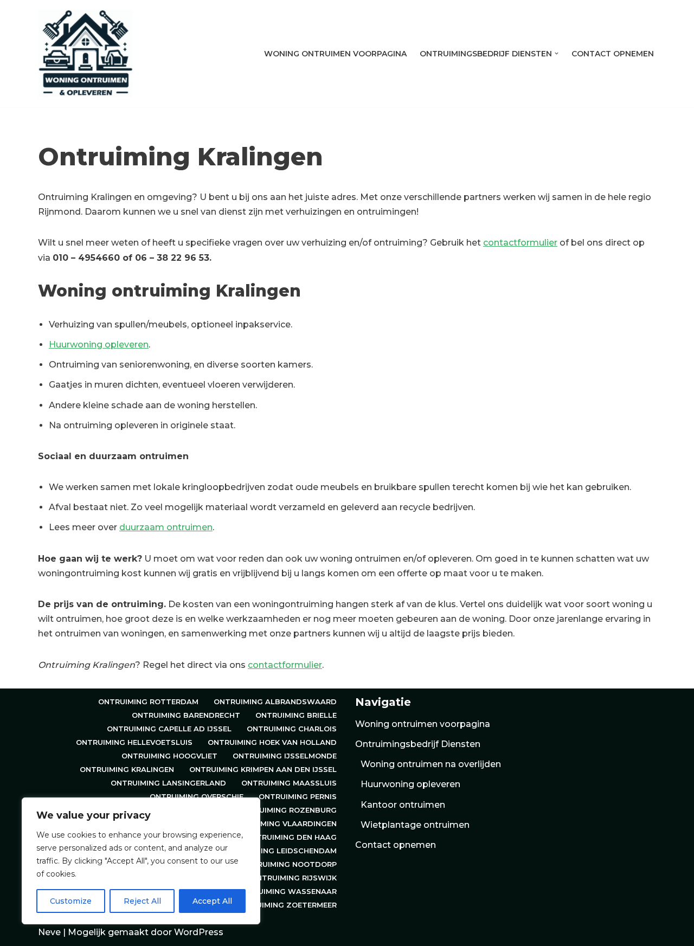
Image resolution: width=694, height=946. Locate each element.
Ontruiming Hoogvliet (169, 755)
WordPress (198, 932)
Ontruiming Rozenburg (287, 810)
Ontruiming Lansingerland (168, 782)
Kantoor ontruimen (403, 805)
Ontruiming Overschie (196, 796)
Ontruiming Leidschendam (281, 850)
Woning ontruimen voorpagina (335, 54)
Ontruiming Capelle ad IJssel (169, 728)
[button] (556, 53)
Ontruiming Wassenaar (286, 891)
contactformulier (520, 242)
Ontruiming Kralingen (127, 769)
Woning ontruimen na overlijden (431, 764)
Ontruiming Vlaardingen (284, 823)
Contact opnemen (612, 54)
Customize (71, 901)
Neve (49, 932)
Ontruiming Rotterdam (148, 701)
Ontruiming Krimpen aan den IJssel (263, 769)
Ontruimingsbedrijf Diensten (417, 744)
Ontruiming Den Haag (291, 837)
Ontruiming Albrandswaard (275, 701)
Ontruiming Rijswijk (293, 877)
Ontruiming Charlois (292, 728)
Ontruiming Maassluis (289, 782)
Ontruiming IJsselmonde (285, 755)
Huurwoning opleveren (99, 344)
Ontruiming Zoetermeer (286, 904)
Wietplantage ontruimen (415, 825)
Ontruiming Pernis (298, 796)
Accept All (212, 901)
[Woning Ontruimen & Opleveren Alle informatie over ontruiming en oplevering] (85, 53)
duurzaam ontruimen (166, 527)
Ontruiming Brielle (296, 715)
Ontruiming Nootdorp (289, 864)
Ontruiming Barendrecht (186, 715)
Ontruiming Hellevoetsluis (134, 742)
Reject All (142, 901)
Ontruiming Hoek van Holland (272, 742)
